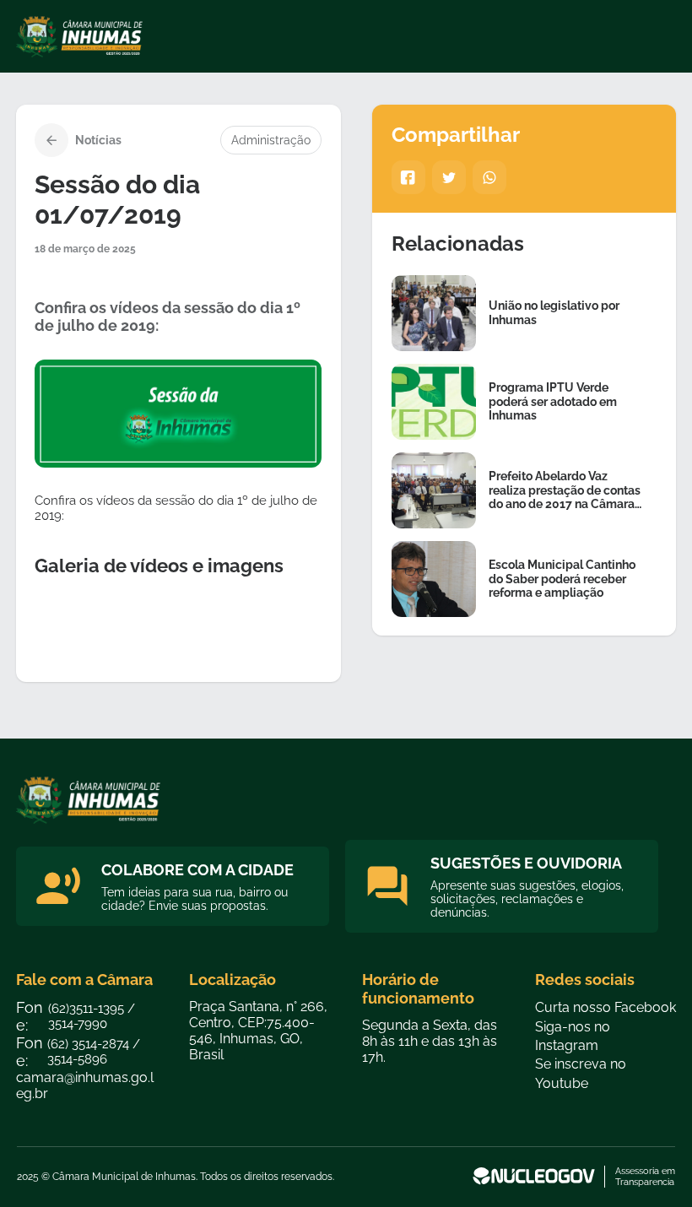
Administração (271, 140)
